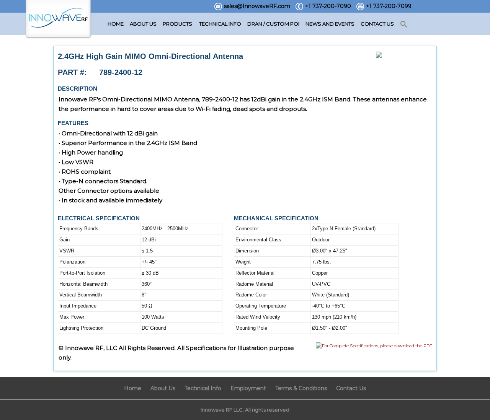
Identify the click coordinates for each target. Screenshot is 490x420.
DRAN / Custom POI (273, 24)
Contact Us (377, 24)
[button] (404, 24)
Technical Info (220, 24)
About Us (143, 24)
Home (116, 24)
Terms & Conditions (301, 388)
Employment (248, 388)
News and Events (329, 24)
